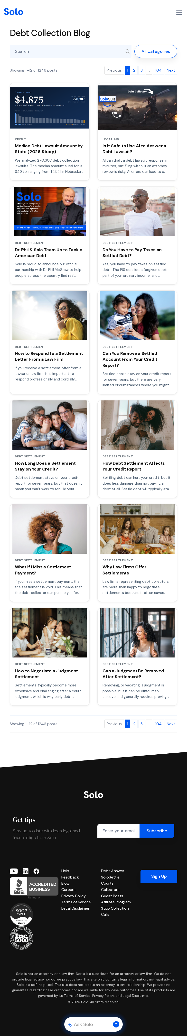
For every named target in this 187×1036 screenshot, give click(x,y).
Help (65, 870)
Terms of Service (76, 902)
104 (158, 70)
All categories (155, 51)
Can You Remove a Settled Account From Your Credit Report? (130, 359)
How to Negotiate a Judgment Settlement (46, 674)
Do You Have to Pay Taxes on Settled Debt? (132, 253)
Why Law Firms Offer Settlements (125, 570)
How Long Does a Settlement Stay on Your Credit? (45, 466)
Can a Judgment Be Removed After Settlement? (133, 674)
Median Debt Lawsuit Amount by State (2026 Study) (49, 149)
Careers (68, 889)
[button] (116, 1024)
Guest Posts (112, 895)
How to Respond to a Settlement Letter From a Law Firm (49, 356)
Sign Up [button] (159, 876)
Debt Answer (112, 870)
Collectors (110, 889)
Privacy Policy (73, 895)
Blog (65, 883)
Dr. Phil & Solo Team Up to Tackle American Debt (48, 253)
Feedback (70, 877)
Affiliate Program (116, 902)
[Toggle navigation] (179, 13)
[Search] (127, 51)
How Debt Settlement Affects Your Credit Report (134, 466)
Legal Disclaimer (75, 908)
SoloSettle (110, 877)
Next (171, 70)
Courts (107, 883)
